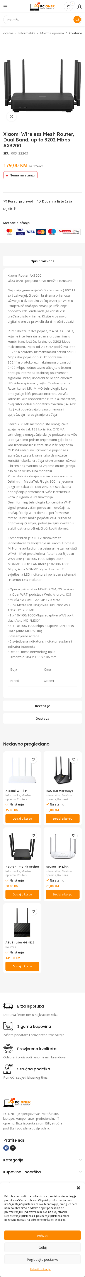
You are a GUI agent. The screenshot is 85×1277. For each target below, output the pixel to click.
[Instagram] (13, 1148)
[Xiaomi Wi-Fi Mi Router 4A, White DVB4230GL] (22, 770)
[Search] (77, 19)
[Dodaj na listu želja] (33, 759)
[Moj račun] (79, 6)
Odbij (43, 1247)
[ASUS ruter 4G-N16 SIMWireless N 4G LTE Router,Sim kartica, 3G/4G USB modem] (22, 922)
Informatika (26, 33)
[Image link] (17, 1102)
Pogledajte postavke (42, 1259)
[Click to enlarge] (11, 116)
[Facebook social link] (14, 208)
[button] (78, 1188)
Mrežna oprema (52, 33)
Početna (7, 33)
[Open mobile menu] (5, 6)
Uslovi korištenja (40, 1269)
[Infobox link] (23, 1006)
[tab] (42, 261)
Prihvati (42, 1235)
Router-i (75, 33)
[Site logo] (42, 6)
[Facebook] (6, 1148)
